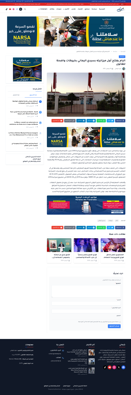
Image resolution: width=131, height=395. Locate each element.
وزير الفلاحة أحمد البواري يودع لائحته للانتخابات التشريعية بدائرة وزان (77, 361)
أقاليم (67, 9)
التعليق (118, 283)
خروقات (110, 220)
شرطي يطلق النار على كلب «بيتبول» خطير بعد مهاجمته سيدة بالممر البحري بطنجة (77, 352)
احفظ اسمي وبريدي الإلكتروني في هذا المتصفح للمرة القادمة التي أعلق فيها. (98, 321)
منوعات (58, 9)
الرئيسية (102, 9)
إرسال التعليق (114, 326)
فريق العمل (19, 1)
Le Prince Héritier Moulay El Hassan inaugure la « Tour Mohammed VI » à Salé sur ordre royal (23, 134)
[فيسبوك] (17, 9)
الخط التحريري (27, 1)
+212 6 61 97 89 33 (56, 361)
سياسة (94, 9)
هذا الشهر (16, 95)
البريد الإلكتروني (116, 308)
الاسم (119, 300)
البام (117, 220)
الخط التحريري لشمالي (33, 157)
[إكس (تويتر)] (119, 367)
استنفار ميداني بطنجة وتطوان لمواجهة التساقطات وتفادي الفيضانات (25, 102)
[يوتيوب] (10, 9)
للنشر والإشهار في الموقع (32, 161)
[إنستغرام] (13, 9)
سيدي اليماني (101, 220)
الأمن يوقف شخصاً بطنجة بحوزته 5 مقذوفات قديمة (46, 4)
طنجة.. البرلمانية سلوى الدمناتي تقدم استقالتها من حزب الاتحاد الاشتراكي (83, 4)
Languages (43, 9)
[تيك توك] (7, 9)
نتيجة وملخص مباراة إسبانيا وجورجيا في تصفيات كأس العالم (25, 144)
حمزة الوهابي (13, 350)
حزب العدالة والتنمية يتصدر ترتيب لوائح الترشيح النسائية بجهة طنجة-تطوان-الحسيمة (77, 370)
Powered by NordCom (54, 389)
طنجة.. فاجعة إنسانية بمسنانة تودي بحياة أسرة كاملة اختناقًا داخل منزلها (24, 113)
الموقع (119, 315)
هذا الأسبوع (33, 95)
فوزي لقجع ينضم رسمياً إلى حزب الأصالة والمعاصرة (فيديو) (86, 257)
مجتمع (87, 9)
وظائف (52, 9)
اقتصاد (80, 9)
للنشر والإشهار (9, 1)
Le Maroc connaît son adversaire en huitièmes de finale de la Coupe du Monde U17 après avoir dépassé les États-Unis (24, 123)
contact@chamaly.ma (55, 354)
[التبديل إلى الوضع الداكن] (20, 9)
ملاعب (73, 9)
